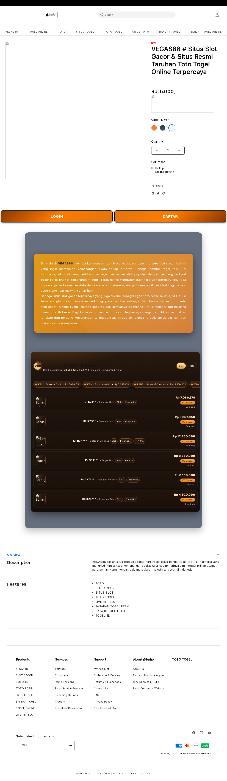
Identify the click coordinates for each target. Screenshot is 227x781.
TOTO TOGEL (24, 688)
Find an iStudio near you (148, 675)
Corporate (61, 675)
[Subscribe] (70, 745)
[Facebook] (153, 194)
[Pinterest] (164, 194)
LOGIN (57, 216)
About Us (139, 668)
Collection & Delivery (107, 675)
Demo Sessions (64, 682)
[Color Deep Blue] (162, 128)
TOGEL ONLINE (25, 708)
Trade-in (60, 701)
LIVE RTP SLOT (25, 695)
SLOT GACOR (24, 675)
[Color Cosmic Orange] (154, 128)
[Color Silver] (171, 127)
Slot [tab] (181, 366)
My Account (101, 668)
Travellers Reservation (69, 708)
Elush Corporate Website (148, 688)
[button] (11, 31)
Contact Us (101, 688)
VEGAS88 (22, 668)
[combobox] (137, 15)
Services (60, 668)
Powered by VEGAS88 (199, 753)
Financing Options (66, 695)
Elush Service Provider (69, 688)
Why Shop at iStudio (146, 682)
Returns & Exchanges (107, 682)
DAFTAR (170, 216)
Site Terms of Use (105, 708)
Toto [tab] (192, 366)
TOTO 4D (22, 682)
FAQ (96, 695)
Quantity (157, 141)
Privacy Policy (103, 701)
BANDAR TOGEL (26, 701)
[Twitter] (158, 194)
